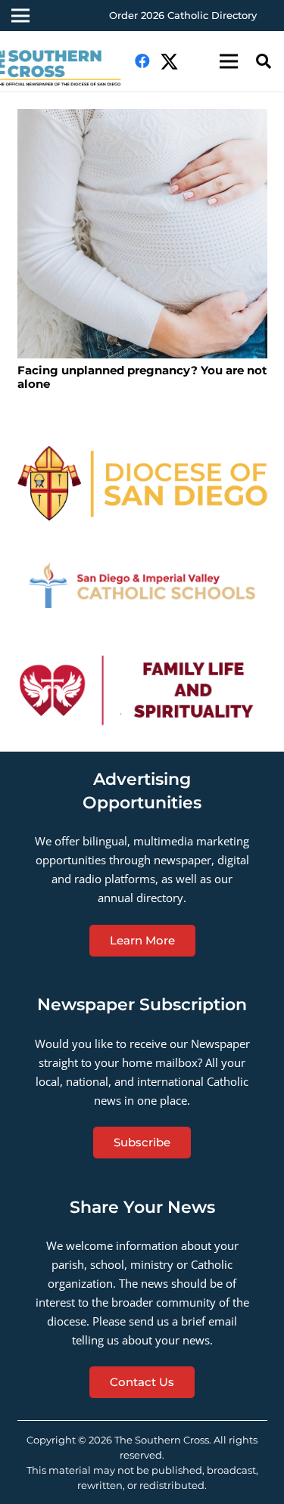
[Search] (263, 61)
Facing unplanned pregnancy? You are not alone (142, 377)
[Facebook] (142, 61)
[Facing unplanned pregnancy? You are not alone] (142, 233)
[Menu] (229, 61)
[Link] (142, 483)
